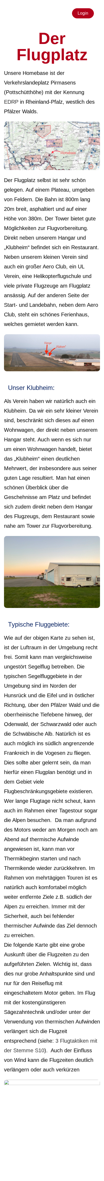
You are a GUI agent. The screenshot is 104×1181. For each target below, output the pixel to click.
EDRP (11, 102)
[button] (12, 13)
